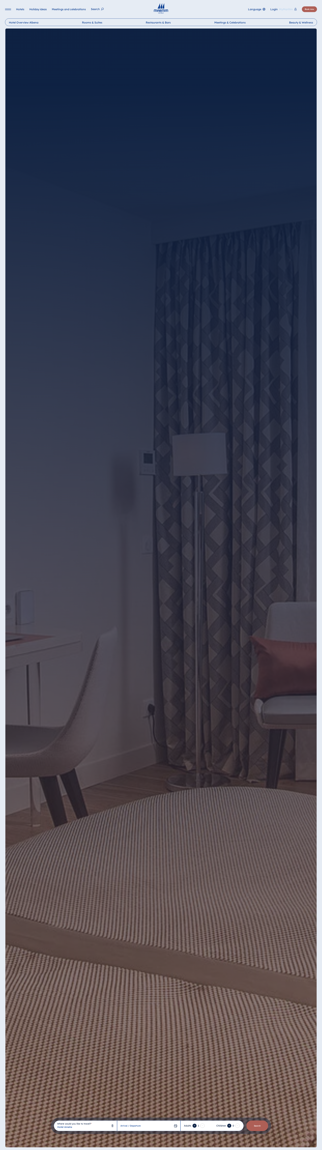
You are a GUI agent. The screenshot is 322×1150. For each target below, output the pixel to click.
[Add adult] (195, 1126)
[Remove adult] (202, 1126)
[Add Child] (229, 1126)
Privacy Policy (48, 1145)
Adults (187, 1125)
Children (221, 1125)
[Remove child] (237, 1126)
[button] (289, 1143)
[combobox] (85, 1125)
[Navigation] (8, 9)
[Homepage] (161, 8)
